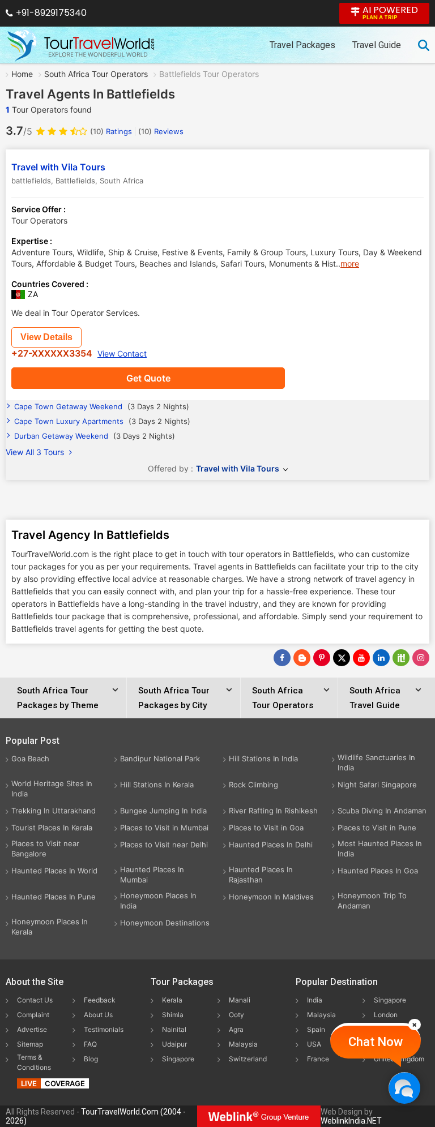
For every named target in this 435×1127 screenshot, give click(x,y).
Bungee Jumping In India (163, 810)
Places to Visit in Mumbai (164, 827)
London (386, 1014)
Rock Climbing (253, 784)
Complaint (33, 1014)
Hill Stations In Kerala (157, 784)
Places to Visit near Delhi (164, 844)
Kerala (172, 1000)
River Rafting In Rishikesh (273, 810)
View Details (46, 337)
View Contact (122, 353)
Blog (91, 1059)
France (318, 1059)
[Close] (414, 1024)
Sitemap (30, 1044)
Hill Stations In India (263, 758)
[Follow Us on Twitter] (341, 657)
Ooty (236, 1014)
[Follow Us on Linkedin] (381, 657)
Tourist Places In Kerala (51, 827)
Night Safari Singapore (377, 784)
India (314, 1000)
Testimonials (103, 1029)
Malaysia (243, 1044)
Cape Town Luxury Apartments (102, 421)
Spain (316, 1029)
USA (314, 1044)
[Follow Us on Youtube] (361, 657)
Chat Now (375, 1042)
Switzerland (248, 1059)
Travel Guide (376, 45)
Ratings (111, 131)
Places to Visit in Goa (266, 827)
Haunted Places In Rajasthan (261, 874)
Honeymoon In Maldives (271, 896)
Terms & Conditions (34, 1062)
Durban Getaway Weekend (94, 435)
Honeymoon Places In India (158, 900)
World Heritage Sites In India (51, 788)
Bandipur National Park (160, 758)
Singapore (178, 1059)
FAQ (90, 1044)
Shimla (173, 1014)
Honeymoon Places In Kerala (49, 926)
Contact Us (35, 1000)
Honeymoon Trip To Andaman (372, 900)
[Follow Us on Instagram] (420, 657)
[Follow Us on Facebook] (282, 657)
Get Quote (148, 378)
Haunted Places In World (54, 870)
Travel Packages (302, 45)
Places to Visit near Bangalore (45, 848)
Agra (236, 1029)
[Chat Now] (404, 1087)
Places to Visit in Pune (377, 827)
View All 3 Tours (36, 452)
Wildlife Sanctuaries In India (376, 762)
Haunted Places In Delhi (271, 844)
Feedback (100, 1000)
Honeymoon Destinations (165, 922)
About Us (98, 1014)
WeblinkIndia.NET (351, 1120)
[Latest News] (301, 657)
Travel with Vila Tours (58, 167)
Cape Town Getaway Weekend (101, 406)
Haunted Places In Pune (53, 896)
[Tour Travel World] (81, 45)
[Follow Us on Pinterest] (321, 657)
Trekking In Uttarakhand (53, 810)
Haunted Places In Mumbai (152, 874)
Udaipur (174, 1044)
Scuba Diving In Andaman (382, 810)
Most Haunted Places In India (380, 848)
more (349, 263)
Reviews (161, 131)
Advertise (32, 1029)
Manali (239, 1000)
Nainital (174, 1029)
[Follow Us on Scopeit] (401, 657)
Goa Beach (30, 758)
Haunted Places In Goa (378, 870)
